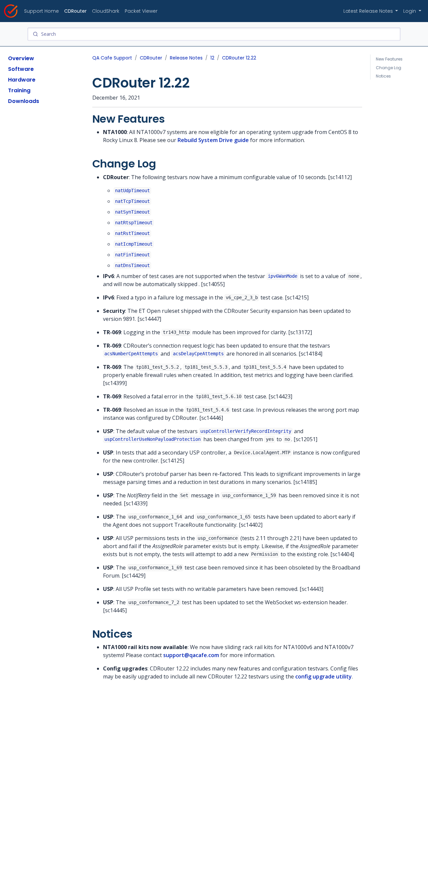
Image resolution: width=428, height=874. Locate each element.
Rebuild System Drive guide (213, 140)
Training (19, 90)
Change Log (388, 68)
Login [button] (410, 11)
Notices (383, 76)
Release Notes (186, 57)
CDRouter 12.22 (239, 57)
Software (21, 69)
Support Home (41, 11)
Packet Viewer (141, 11)
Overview (21, 58)
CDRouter (75, 11)
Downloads (23, 101)
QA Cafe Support (112, 57)
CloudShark (105, 11)
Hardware (21, 80)
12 (212, 57)
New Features (389, 59)
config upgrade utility (323, 676)
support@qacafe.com (191, 655)
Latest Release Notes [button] (368, 11)
